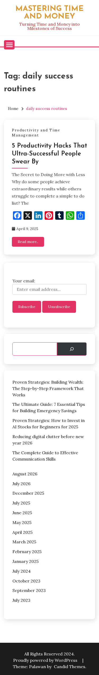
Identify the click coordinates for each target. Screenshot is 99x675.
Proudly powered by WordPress (45, 660)
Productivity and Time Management (36, 133)
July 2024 (21, 571)
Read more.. (28, 241)
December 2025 (28, 493)
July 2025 (21, 503)
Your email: (23, 280)
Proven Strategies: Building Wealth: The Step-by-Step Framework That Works (48, 388)
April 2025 (22, 532)
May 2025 (21, 522)
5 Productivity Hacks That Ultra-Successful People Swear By (49, 154)
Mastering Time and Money (49, 12)
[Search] (72, 349)
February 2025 (26, 551)
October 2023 (26, 581)
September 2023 (29, 590)
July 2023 (21, 600)
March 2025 (24, 541)
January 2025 (25, 561)
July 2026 (21, 483)
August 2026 (24, 473)
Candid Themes (69, 666)
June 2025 (22, 512)
